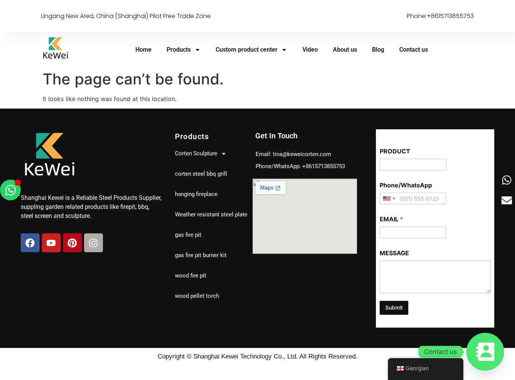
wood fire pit (190, 275)
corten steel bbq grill (201, 173)
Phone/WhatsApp (406, 185)
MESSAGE (394, 253)
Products (179, 49)
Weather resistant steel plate (211, 214)
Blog (378, 49)
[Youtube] (51, 242)
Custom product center (246, 49)
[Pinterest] (72, 242)
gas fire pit (188, 234)
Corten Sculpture (196, 153)
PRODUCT (395, 151)
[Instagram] (93, 242)
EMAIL (391, 219)
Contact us (413, 49)
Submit (394, 307)
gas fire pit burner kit (201, 255)
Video (310, 49)
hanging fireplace (196, 194)
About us (345, 49)
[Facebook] (30, 242)
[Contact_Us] (485, 352)
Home (143, 49)
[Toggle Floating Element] (10, 190)
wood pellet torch (197, 296)
